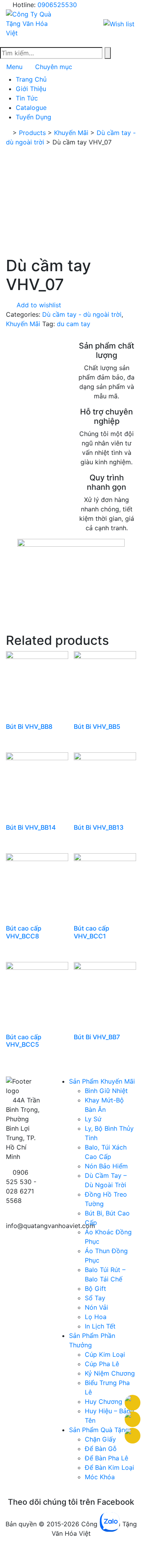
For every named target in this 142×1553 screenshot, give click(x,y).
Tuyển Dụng (33, 117)
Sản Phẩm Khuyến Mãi (102, 1081)
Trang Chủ (31, 79)
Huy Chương (103, 1401)
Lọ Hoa (95, 1317)
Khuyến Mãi (23, 324)
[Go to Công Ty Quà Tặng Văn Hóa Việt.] (8, 133)
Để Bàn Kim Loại (109, 1467)
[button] (119, 23)
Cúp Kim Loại (105, 1354)
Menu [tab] (14, 67)
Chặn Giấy (100, 1439)
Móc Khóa (100, 1477)
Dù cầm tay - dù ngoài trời (81, 314)
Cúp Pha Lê (102, 1364)
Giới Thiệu (31, 89)
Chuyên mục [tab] (53, 67)
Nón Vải (96, 1307)
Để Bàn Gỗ (101, 1449)
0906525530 (57, 5)
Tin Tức (27, 98)
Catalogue (31, 107)
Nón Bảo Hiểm (106, 1166)
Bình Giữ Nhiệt (106, 1091)
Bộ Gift (95, 1288)
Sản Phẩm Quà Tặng (99, 1430)
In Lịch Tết (100, 1326)
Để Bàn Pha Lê (106, 1458)
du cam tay (73, 324)
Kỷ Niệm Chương (110, 1373)
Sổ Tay (95, 1298)
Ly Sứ (93, 1119)
